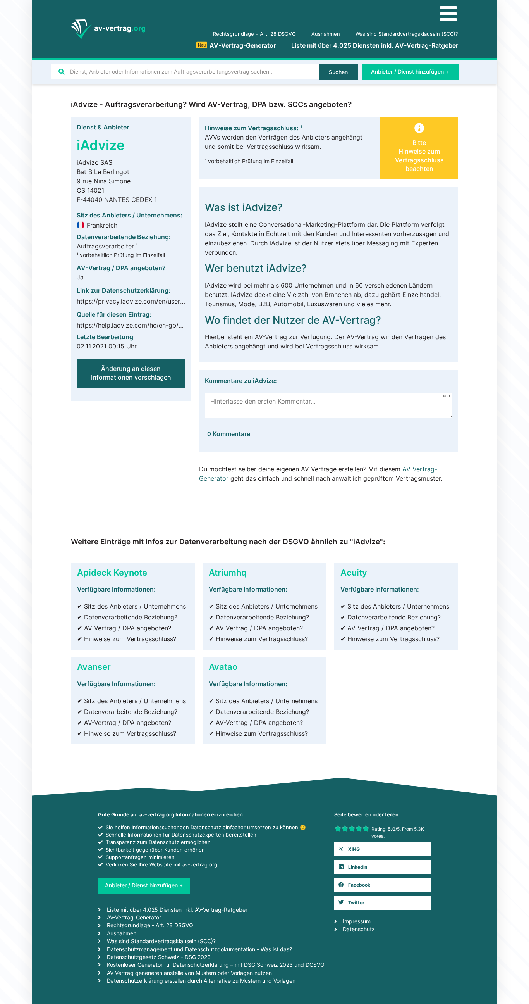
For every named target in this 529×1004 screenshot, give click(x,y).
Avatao (223, 666)
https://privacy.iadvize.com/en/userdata (135, 301)
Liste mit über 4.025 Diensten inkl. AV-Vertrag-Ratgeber (374, 45)
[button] (419, 151)
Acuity (353, 572)
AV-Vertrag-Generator (237, 45)
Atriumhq (228, 572)
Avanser (94, 666)
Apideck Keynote (112, 572)
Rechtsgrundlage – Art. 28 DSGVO (254, 34)
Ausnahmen (325, 34)
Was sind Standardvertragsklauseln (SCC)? (407, 34)
